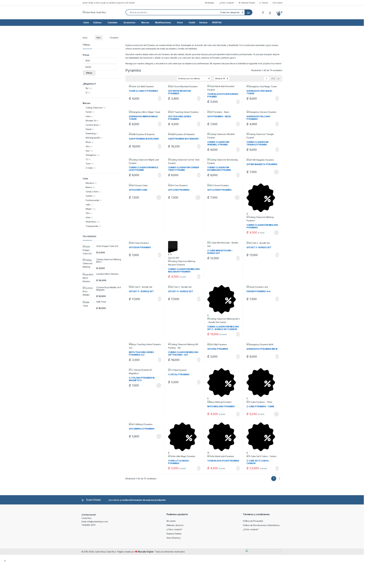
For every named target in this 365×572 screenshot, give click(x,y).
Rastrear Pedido (248, 3)
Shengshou (91, 155)
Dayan (89, 129)
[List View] (138, 78)
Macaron (90, 183)
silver (88, 217)
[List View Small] (142, 78)
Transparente (92, 226)
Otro (88, 146)
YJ (87, 159)
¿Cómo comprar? (226, 3)
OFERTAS (217, 22)
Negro (89, 209)
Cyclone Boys (92, 125)
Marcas (145, 22)
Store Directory (174, 538)
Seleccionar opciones (273, 171)
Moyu (88, 142)
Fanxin (89, 112)
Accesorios (129, 22)
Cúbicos (97, 22)
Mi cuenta (278, 3)
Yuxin (88, 163)
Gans (88, 116)
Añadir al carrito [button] (158, 98)
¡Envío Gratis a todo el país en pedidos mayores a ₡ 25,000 (109, 3)
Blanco (89, 187)
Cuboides (112, 22)
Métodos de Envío (175, 525)
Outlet (192, 22)
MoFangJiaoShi (93, 138)
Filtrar (89, 73)
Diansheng (91, 133)
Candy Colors (92, 191)
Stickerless (91, 221)
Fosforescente (92, 200)
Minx (99, 37)
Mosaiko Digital (146, 551)
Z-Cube (89, 168)
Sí (86, 92)
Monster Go (91, 120)
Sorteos (203, 22)
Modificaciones (163, 22)
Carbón (89, 196)
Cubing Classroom (94, 107)
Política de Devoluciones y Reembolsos (261, 525)
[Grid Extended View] (133, 78)
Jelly (88, 204)
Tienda (264, 3)
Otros (180, 22)
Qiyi (87, 150)
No (87, 88)
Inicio (86, 22)
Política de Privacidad (253, 521)
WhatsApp (209, 3)
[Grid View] (129, 78)
